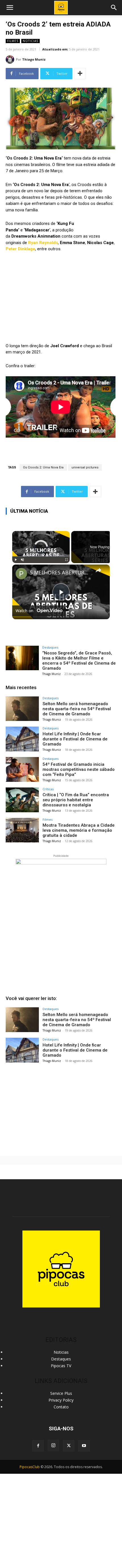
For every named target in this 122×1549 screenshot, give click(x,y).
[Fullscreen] (66, 559)
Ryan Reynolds (43, 242)
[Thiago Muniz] (11, 59)
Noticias (30, 41)
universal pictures (84, 467)
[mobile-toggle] (10, 7)
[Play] (15, 559)
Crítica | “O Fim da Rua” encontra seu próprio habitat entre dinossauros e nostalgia (76, 799)
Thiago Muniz (34, 59)
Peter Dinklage (20, 248)
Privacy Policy (61, 1400)
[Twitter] (68, 1445)
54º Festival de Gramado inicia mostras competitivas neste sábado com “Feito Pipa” (79, 769)
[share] (98, 570)
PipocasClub (30, 1466)
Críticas (48, 789)
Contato (61, 1406)
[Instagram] (53, 1445)
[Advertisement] (61, 1108)
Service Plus (61, 1393)
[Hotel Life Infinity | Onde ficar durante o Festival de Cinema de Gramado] (22, 739)
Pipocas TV (61, 1365)
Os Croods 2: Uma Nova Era (43, 467)
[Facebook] (38, 1445)
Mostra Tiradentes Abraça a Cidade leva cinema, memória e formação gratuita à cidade (79, 830)
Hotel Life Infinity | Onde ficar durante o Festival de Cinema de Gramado (75, 739)
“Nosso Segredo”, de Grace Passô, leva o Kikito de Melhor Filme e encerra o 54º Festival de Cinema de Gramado (79, 660)
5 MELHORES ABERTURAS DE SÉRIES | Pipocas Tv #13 (60, 573)
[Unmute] (22, 559)
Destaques (50, 647)
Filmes (12, 41)
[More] (80, 73)
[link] (21, 573)
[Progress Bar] (41, 556)
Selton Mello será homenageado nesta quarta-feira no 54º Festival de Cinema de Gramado (77, 708)
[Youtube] (84, 1445)
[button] (114, 7)
